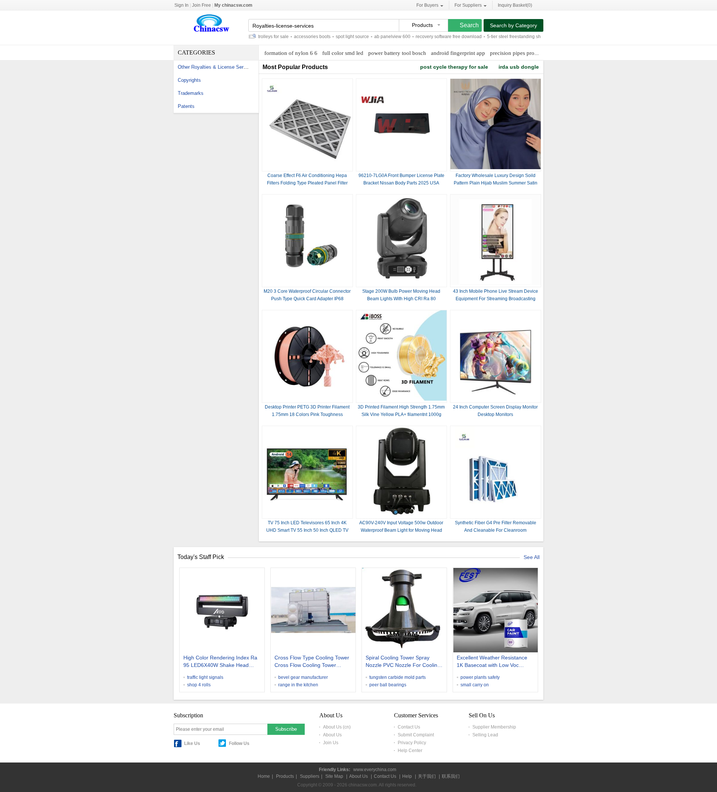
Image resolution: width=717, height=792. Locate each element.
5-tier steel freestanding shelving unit (510, 36)
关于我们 (427, 776)
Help (407, 776)
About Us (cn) (337, 727)
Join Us (330, 742)
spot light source (338, 36)
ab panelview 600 (378, 36)
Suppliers (309, 776)
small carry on (474, 684)
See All (532, 557)
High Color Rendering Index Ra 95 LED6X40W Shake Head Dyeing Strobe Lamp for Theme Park (220, 662)
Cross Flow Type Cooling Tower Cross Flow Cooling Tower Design (311, 662)
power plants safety (480, 677)
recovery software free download (434, 36)
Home (264, 776)
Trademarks (191, 93)
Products (285, 776)
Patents (186, 106)
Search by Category (513, 25)
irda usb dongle (519, 67)
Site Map (334, 776)
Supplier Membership (494, 727)
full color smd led (342, 53)
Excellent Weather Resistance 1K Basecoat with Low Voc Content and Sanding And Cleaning (492, 662)
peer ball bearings (387, 684)
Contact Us (409, 727)
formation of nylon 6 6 (290, 53)
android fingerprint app (458, 53)
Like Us (192, 743)
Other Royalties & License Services (216, 67)
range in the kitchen (298, 684)
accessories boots (298, 36)
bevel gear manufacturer (303, 677)
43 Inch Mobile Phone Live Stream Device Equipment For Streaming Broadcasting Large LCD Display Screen (495, 299)
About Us (332, 734)
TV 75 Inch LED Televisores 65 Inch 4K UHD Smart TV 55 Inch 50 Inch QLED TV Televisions (307, 530)
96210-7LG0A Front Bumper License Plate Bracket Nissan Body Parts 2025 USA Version (401, 183)
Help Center (410, 750)
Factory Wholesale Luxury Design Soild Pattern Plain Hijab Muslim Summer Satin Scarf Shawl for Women (495, 183)
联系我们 (451, 776)
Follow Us (239, 743)
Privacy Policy (412, 742)
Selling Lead (485, 734)
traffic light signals (205, 677)
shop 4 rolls (199, 684)
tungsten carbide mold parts (397, 677)
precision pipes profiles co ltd (524, 53)
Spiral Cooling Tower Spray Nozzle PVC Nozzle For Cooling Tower (403, 662)
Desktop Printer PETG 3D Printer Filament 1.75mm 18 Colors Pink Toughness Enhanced (307, 414)
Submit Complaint (416, 734)
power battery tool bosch (397, 53)
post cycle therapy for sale (454, 67)
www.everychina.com (374, 769)
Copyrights (189, 80)
